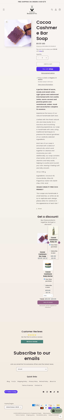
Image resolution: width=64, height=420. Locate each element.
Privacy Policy (33, 381)
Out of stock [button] (48, 302)
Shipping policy (30, 415)
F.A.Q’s (14, 381)
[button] (4, 10)
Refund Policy (43, 381)
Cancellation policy (41, 415)
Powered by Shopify (36, 413)
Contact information (54, 415)
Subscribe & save (54, 252)
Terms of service (27, 385)
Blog (8, 381)
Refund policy (47, 413)
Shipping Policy (22, 381)
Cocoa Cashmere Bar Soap (42, 254)
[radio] (49, 245)
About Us (53, 381)
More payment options (48, 73)
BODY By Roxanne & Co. (24, 413)
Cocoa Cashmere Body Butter (48, 274)
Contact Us (38, 385)
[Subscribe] (46, 369)
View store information (45, 84)
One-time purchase (54, 246)
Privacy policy (56, 413)
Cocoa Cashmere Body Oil (54, 240)
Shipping (39, 46)
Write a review (32, 342)
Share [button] (40, 208)
